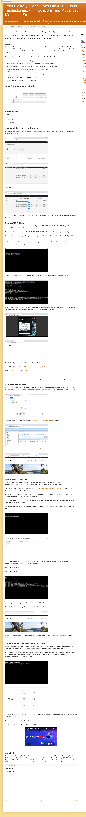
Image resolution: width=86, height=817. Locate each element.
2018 (83, 92)
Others (43, 26)
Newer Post (7, 800)
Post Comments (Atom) (14, 802)
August (84, 63)
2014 (83, 98)
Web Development (32, 26)
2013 (83, 99)
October (84, 60)
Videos (38, 26)
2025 (83, 48)
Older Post (75, 800)
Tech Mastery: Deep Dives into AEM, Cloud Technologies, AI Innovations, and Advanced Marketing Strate (42, 10)
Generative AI (6, 26)
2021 (83, 54)
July (83, 64)
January (84, 89)
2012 (83, 101)
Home (41, 800)
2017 (83, 94)
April (84, 87)
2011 (83, 102)
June (84, 66)
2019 (83, 91)
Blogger (55, 808)
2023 (83, 51)
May (83, 67)
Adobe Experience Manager (16, 26)
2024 (83, 50)
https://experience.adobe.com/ (38, 131)
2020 (83, 56)
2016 (83, 95)
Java (25, 26)
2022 (83, 53)
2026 (83, 47)
